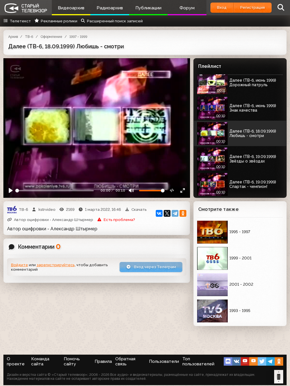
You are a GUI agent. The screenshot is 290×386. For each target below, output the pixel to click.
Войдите (19, 265)
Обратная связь (125, 361)
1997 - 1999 (78, 37)
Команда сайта (40, 361)
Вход (222, 7)
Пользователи (164, 361)
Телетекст (20, 21)
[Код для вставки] (172, 190)
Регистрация (252, 7)
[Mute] (131, 190)
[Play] (10, 190)
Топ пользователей (198, 361)
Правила (103, 361)
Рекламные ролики (59, 21)
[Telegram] (175, 213)
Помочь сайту (72, 361)
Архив (13, 37)
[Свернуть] (182, 190)
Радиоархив (110, 7)
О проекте (16, 361)
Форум (187, 7)
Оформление (51, 37)
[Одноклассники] (183, 213)
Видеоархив (71, 7)
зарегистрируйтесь (56, 265)
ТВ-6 (29, 37)
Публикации (148, 7)
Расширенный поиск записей (115, 21)
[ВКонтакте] (159, 213)
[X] (167, 213)
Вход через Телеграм (154, 266)
